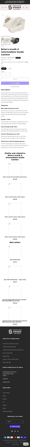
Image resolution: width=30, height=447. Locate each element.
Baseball (4, 399)
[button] (2, 7)
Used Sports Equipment (8, 411)
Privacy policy (8, 442)
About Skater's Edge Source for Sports (11, 343)
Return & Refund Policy (7, 353)
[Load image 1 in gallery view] (5, 40)
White (5, 69)
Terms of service (15, 442)
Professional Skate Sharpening (9, 346)
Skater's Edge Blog (7, 362)
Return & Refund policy (23, 440)
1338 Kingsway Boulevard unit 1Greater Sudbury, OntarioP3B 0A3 (10, 373)
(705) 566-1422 (6, 382)
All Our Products (6, 392)
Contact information (15, 444)
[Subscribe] (22, 421)
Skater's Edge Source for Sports (11, 440)
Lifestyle (4, 405)
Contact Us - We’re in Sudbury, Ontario (11, 359)
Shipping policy (22, 442)
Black (11, 69)
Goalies (4, 395)
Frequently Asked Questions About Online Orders (13, 349)
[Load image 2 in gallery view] (15, 40)
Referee (4, 408)
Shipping (2, 59)
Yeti (3, 402)
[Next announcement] (27, 2)
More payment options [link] (15, 86)
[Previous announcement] (2, 2)
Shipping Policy (6, 356)
